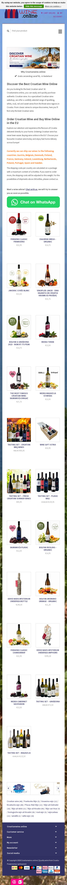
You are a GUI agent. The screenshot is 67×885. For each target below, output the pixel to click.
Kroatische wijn (15, 805)
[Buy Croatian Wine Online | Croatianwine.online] (21, 12)
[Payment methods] (15, 867)
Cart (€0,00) (49, 13)
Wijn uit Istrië (19, 808)
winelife (16, 816)
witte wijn (28, 816)
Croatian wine (14, 801)
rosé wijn (41, 812)
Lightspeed (21, 864)
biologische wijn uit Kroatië (21, 812)
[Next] (58, 788)
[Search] (8, 31)
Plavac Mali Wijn (33, 805)
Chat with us (31, 189)
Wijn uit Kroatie (36, 808)
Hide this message (34, 6)
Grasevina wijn (49, 801)
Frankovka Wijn (32, 801)
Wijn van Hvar (53, 808)
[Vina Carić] (18, 788)
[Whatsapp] (33, 202)
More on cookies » (53, 6)
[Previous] (8, 788)
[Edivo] (42, 788)
